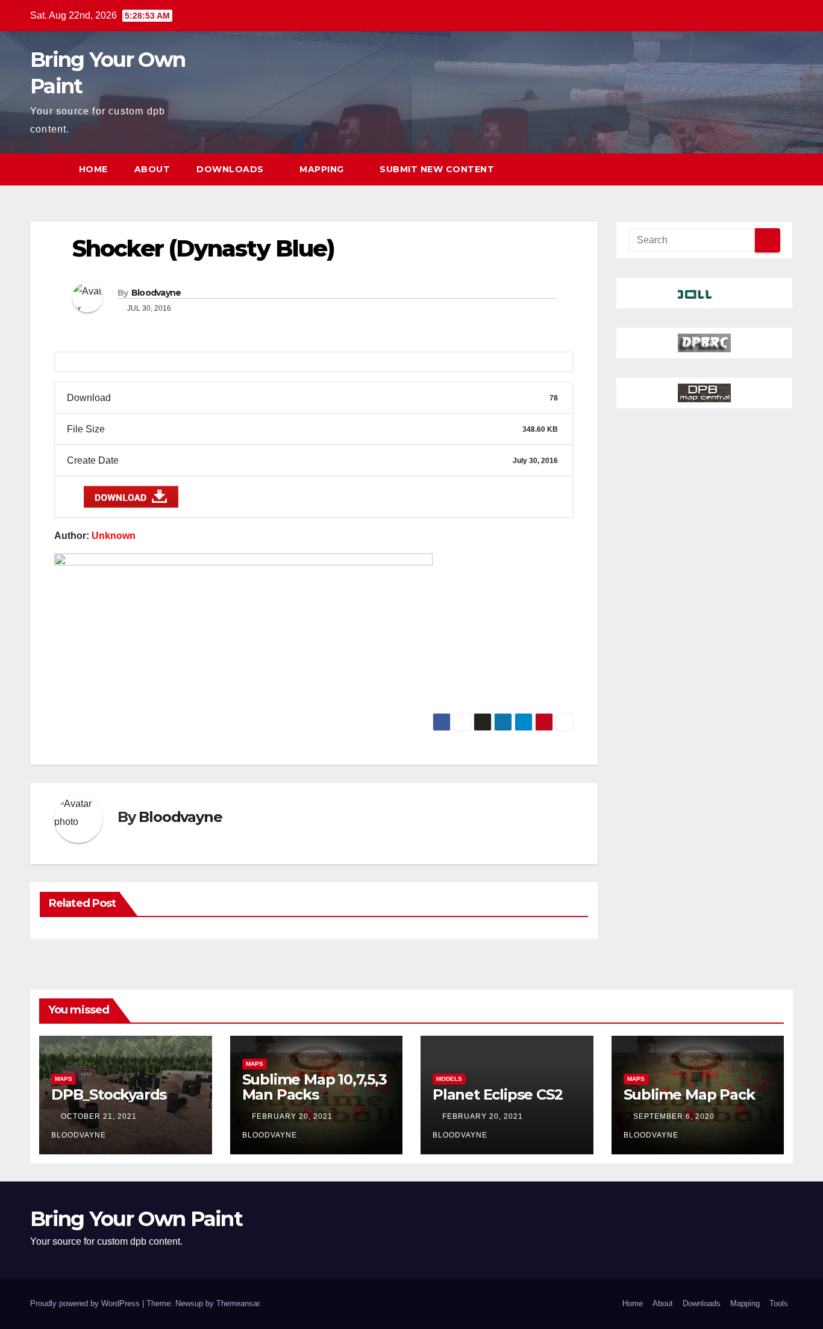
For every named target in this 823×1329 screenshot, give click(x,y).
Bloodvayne (156, 292)
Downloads (231, 169)
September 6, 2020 (675, 1116)
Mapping (322, 169)
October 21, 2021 (100, 1116)
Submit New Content (437, 169)
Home (93, 169)
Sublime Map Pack (689, 1094)
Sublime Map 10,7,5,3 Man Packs (314, 1087)
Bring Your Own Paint (136, 1218)
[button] (761, 169)
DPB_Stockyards (108, 1094)
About (152, 169)
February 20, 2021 (293, 1116)
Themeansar (237, 1303)
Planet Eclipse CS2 (497, 1094)
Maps (63, 1078)
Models (449, 1078)
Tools (778, 1303)
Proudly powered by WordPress (86, 1303)
